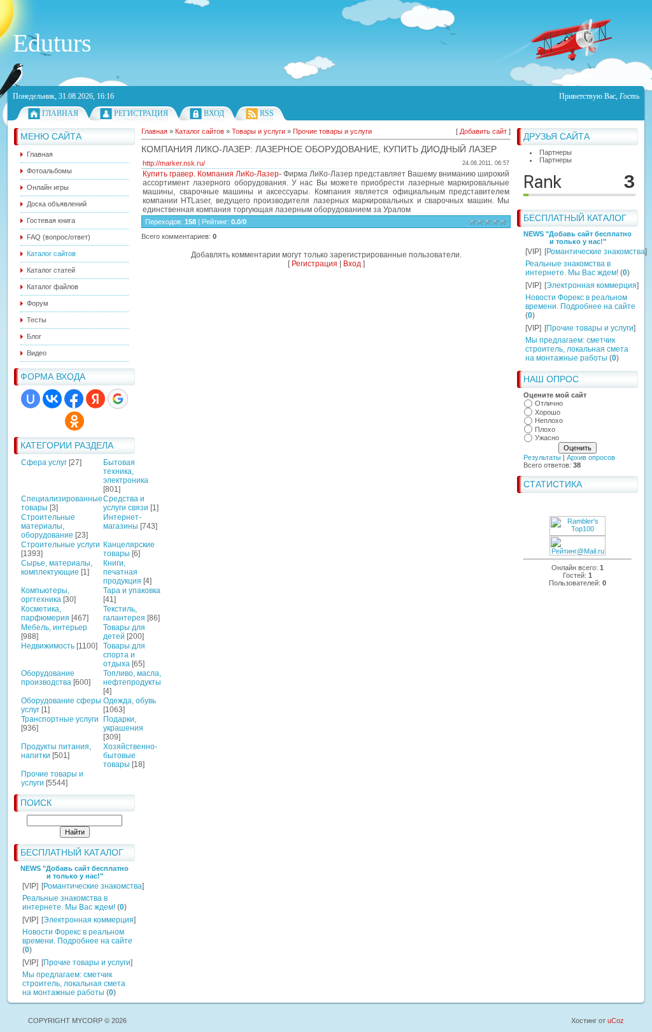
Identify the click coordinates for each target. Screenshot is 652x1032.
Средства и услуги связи (125, 503)
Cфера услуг (44, 462)
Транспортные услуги (60, 719)
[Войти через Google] (118, 399)
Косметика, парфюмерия (45, 613)
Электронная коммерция (88, 919)
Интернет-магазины (122, 522)
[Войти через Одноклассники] (74, 421)
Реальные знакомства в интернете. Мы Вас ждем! (68, 903)
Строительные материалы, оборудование (48, 526)
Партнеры (555, 152)
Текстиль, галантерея (124, 613)
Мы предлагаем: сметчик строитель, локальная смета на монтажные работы (73, 983)
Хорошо (547, 412)
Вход (214, 113)
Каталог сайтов (199, 131)
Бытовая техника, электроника (125, 471)
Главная (60, 113)
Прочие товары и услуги (87, 962)
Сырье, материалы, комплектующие (56, 568)
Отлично (549, 403)
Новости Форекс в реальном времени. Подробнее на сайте (77, 936)
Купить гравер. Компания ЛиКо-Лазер (211, 173)
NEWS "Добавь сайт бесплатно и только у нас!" (74, 872)
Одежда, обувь (129, 700)
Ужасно (547, 437)
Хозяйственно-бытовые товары (130, 755)
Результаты (542, 457)
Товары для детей (124, 632)
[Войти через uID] (30, 398)
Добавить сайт (483, 131)
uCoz (615, 1020)
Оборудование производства (47, 678)
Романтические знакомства (92, 886)
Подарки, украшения (123, 724)
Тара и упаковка (131, 590)
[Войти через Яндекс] (95, 398)
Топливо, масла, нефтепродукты (132, 678)
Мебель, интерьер (54, 627)
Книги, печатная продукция (122, 572)
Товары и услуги (258, 131)
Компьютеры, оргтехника (45, 595)
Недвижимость (47, 645)
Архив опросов (591, 457)
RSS (267, 113)
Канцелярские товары (129, 549)
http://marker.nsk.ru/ (174, 163)
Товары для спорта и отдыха (124, 654)
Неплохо (549, 420)
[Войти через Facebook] (73, 398)
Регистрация (141, 113)
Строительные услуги (60, 544)
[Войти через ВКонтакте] (52, 398)
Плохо (545, 429)
